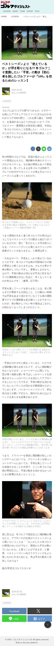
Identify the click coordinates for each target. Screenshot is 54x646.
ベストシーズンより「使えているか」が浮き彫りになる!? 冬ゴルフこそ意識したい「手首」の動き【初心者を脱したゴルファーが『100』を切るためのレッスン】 (27, 72)
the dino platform (30, 643)
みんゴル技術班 (19, 92)
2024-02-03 (17, 90)
